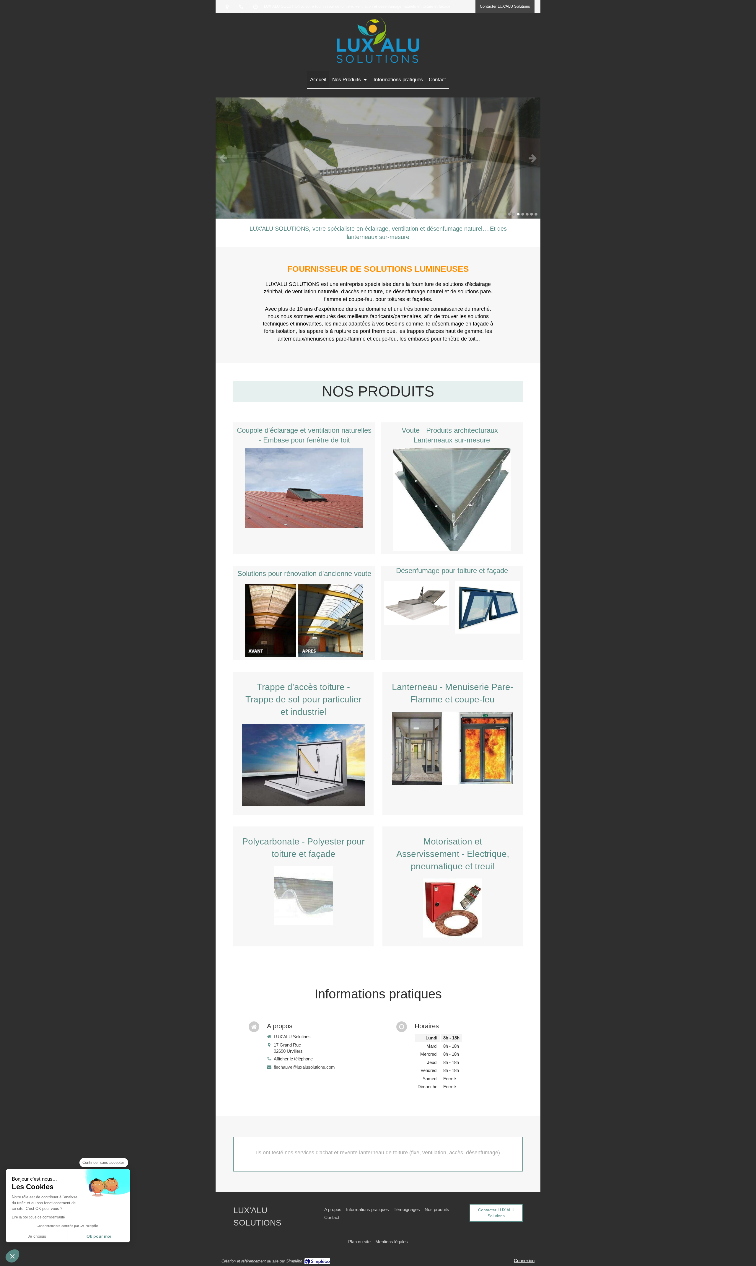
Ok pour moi (99, 1236)
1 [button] (509, 214)
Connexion (524, 1260)
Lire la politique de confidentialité (38, 1217)
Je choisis (37, 1236)
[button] (12, 1256)
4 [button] (522, 214)
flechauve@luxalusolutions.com (304, 1067)
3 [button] (518, 214)
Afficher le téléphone (293, 1058)
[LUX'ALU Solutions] (378, 61)
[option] (378, 158)
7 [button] (536, 214)
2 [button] (513, 214)
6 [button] (531, 214)
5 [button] (527, 214)
